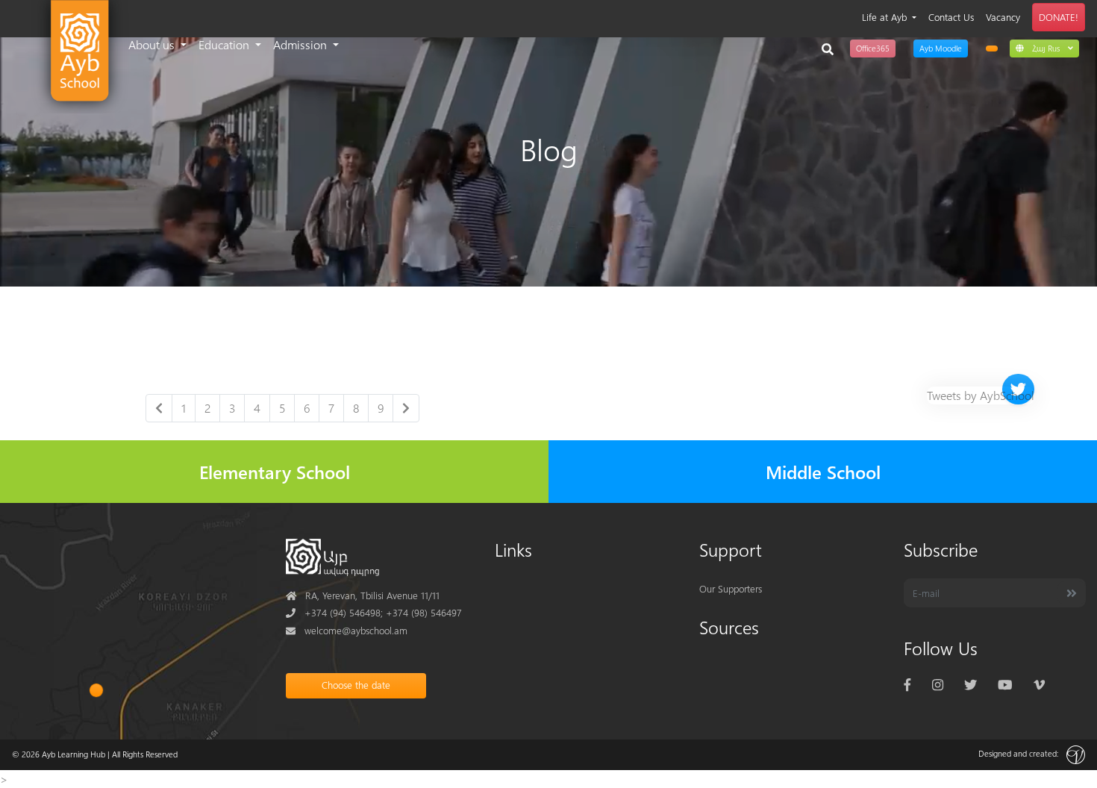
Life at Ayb (886, 16)
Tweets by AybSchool (980, 395)
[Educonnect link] (992, 48)
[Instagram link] (937, 684)
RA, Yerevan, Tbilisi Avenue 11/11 (363, 595)
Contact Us (951, 16)
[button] (1044, 48)
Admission (301, 44)
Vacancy (1003, 16)
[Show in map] (96, 690)
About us (153, 44)
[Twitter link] (970, 684)
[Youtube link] (1005, 684)
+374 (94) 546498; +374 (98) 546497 (374, 612)
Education (225, 44)
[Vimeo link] (1039, 684)
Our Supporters (730, 588)
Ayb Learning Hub (73, 754)
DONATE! (1058, 16)
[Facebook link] (907, 684)
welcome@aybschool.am (346, 630)
